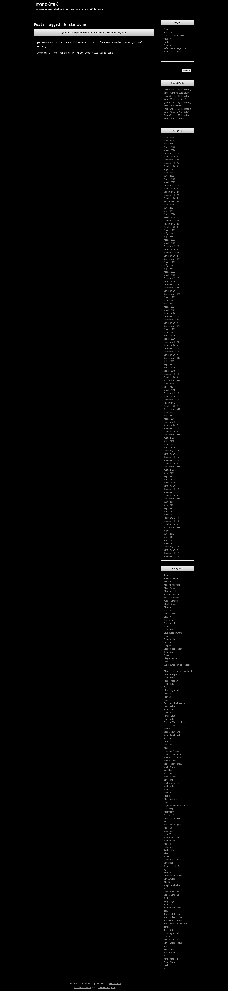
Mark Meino (169, 767)
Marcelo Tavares (172, 757)
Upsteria (168, 936)
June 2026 (169, 140)
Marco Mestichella (174, 763)
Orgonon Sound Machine (176, 805)
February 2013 (171, 546)
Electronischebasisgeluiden (179, 671)
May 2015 (168, 476)
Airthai (168, 581)
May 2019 (168, 364)
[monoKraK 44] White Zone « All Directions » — (94, 32)
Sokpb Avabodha (172, 885)
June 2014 (169, 505)
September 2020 (172, 326)
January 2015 (171, 485)
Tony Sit (168, 930)
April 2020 (169, 335)
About (167, 29)
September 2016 (172, 434)
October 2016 (171, 431)
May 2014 (168, 508)
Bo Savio (168, 610)
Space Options (171, 894)
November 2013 (171, 521)
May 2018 (168, 386)
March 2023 (169, 243)
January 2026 (171, 156)
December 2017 (171, 399)
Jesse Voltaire (172, 731)
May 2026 (168, 143)
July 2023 (169, 233)
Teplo (167, 910)
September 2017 (172, 409)
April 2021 (169, 306)
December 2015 (171, 457)
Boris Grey (169, 613)
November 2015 (171, 460)
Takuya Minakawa (172, 907)
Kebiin (167, 738)
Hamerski (168, 709)
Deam (166, 655)
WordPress (115, 983)
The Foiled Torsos (174, 917)
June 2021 (169, 300)
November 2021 (171, 287)
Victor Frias (171, 939)
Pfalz (167, 821)
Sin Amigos (169, 878)
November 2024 (171, 195)
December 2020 (171, 316)
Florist (168, 693)
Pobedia (168, 827)
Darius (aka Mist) (174, 648)
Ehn (165, 668)
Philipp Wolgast (172, 824)
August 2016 (170, 437)
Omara (167, 802)
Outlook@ (168, 808)
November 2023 (171, 223)
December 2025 (171, 159)
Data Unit (169, 652)
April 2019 (169, 367)
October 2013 (171, 524)
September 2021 (172, 294)
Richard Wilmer (172, 850)
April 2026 (169, 147)
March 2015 (169, 482)
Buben (167, 626)
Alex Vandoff (171, 588)
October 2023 (171, 227)
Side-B (167, 872)
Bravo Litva (170, 620)
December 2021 (171, 284)
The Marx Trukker (173, 920)
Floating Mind (171, 690)
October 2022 (171, 255)
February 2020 (171, 342)
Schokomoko (169, 862)
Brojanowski (170, 623)
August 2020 (170, 329)
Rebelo (167, 843)
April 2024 (169, 214)
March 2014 (169, 514)
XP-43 (167, 955)
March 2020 (169, 338)
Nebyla (167, 792)
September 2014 (172, 498)
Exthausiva (169, 677)
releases (168, 847)
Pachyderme (169, 811)
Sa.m (166, 856)
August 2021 (170, 297)
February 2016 (171, 450)
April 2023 (169, 239)
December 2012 (171, 553)
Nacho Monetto (171, 783)
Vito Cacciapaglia (174, 942)
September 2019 (172, 358)
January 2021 (171, 313)
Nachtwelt (169, 786)
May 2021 (168, 303)
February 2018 (171, 393)
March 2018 (169, 390)
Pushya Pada (170, 840)
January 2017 (171, 425)
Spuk (166, 898)
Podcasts (168, 45)
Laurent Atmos (171, 751)
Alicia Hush (170, 591)
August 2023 (170, 230)
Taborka (168, 904)
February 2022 (171, 278)
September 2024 (172, 201)
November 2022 (171, 252)
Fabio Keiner (171, 680)
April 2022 (169, 271)
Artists (168, 32)
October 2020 (171, 322)
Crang (167, 636)
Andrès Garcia (171, 594)
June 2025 (169, 175)
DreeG (167, 661)
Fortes (167, 696)
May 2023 (168, 236)
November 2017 (171, 402)
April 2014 (169, 511)
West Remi (169, 949)
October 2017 (171, 406)
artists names (171, 597)
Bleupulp (168, 607)
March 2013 (169, 543)
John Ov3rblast (172, 735)
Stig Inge (169, 901)
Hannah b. (169, 712)
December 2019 (171, 348)
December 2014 (171, 489)
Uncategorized (171, 933)
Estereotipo (170, 674)
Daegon (167, 645)
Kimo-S (167, 741)
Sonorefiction (171, 891)
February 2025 (171, 185)
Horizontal (169, 719)
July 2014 (169, 501)
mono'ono (168, 779)
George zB (169, 700)
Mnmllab (168, 773)
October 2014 (171, 495)
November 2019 (171, 351)
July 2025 (169, 172)
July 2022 (169, 265)
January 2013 (171, 549)
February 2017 (171, 422)
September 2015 (172, 466)
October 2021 (171, 290)
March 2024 (169, 217)
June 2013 (169, 533)
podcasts (168, 831)
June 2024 (169, 207)
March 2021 (169, 310)
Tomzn (167, 926)
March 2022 (169, 275)
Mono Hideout (171, 776)
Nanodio (168, 789)
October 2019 (171, 354)
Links (167, 42)
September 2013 (172, 527)
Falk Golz (169, 684)
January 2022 (171, 281)
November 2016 (171, 428)
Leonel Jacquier (172, 754)
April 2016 (169, 447)
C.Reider (168, 629)
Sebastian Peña (172, 866)
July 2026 (169, 137)
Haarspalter (170, 706)
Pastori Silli (171, 815)
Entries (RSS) (82, 987)
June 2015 (169, 473)
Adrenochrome (171, 578)
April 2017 (169, 418)
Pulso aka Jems (172, 837)
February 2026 (171, 153)
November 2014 (171, 492)
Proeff (167, 834)
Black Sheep (170, 604)
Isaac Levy (169, 725)
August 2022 (170, 262)
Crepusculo (169, 639)
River (167, 853)
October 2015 (171, 463)
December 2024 (171, 191)
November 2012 (171, 556)
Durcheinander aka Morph (177, 664)
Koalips (168, 744)
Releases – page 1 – (175, 48)
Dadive (167, 642)
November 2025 (171, 163)
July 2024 (169, 204)
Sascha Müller (171, 859)
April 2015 (169, 479)
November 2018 (171, 374)
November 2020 (171, 319)
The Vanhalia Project (175, 923)
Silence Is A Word (174, 875)
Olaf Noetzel (171, 799)
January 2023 (171, 249)
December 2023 (171, 220)
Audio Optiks (171, 600)
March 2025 (169, 182)
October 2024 (171, 198)
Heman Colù (169, 715)
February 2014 (171, 517)
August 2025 (170, 169)
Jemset (167, 728)
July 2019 (169, 361)
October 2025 (171, 166)
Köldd (167, 747)
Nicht (167, 795)
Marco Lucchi (171, 760)
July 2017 (169, 412)
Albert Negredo (172, 584)
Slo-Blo (168, 882)
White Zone (169, 952)
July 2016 (169, 441)
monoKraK (47, 4)
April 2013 (169, 540)
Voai (166, 946)
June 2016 (169, 444)
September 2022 (172, 259)
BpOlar (167, 616)
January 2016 (171, 453)
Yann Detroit (171, 958)
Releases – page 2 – (175, 51)
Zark (166, 965)
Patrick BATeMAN (172, 818)
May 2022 (168, 268)
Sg (165, 869)
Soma (166, 888)
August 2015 (170, 469)
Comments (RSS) (107, 987)
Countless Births (173, 632)
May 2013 (168, 537)
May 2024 (168, 211)
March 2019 (169, 370)
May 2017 (168, 415)
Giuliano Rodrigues (174, 703)
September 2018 (172, 380)
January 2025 (171, 188)
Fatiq (167, 687)
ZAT (165, 968)
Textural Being (172, 914)
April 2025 (169, 179)
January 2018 (171, 396)
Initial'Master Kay (174, 722)
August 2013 (170, 530)
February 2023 (171, 246)
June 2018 (169, 383)
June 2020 (169, 332)
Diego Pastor (171, 658)
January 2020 (171, 345)
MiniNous (168, 770)
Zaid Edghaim (171, 962)
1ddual (167, 575)
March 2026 (169, 150)
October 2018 (171, 377)
